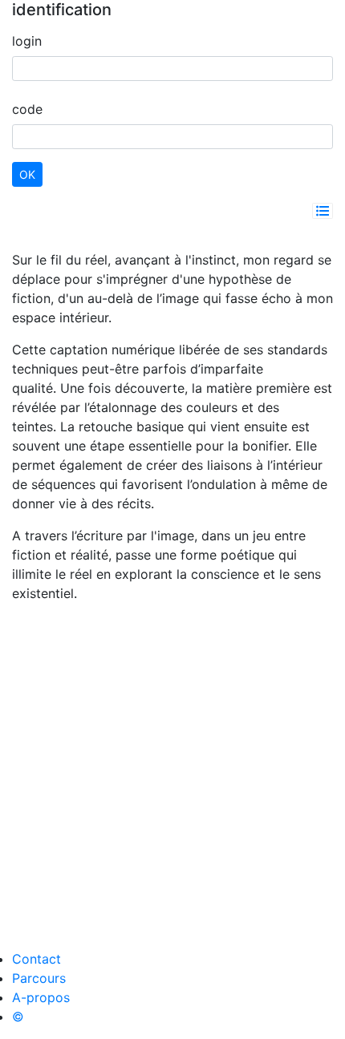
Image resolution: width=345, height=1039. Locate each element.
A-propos (41, 997)
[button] (322, 211)
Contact (36, 959)
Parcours (39, 978)
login (27, 41)
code (27, 109)
